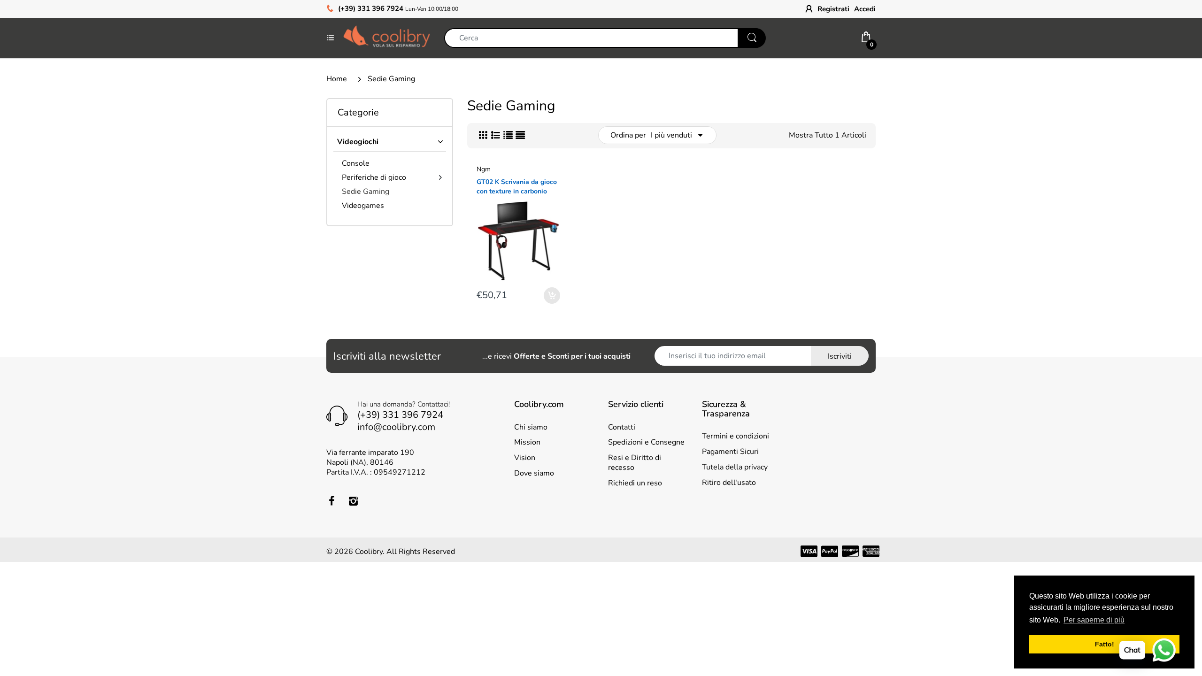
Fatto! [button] (1104, 644)
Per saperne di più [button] (1094, 620)
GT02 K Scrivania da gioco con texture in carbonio (517, 186)
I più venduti (671, 135)
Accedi (865, 9)
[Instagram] (353, 500)
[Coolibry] (386, 37)
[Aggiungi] (552, 295)
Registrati (833, 9)
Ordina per (628, 135)
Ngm (484, 169)
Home (336, 79)
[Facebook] (331, 500)
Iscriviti (840, 356)
